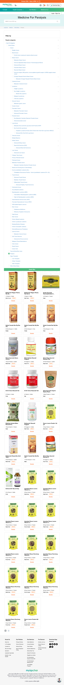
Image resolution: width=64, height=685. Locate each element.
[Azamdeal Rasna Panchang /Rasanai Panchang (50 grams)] (13, 608)
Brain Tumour (15, 207)
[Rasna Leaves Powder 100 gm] (50, 412)
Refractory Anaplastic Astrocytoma (22, 211)
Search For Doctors (31, 653)
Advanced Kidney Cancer (20, 143)
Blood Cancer (15, 52)
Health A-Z (8, 13)
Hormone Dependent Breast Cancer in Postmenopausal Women (28, 62)
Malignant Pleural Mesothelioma (19, 241)
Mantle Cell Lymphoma (21, 93)
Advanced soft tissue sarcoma (21, 239)
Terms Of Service (19, 644)
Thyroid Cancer (15, 175)
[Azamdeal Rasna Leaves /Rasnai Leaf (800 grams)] (32, 510)
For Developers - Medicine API (30, 661)
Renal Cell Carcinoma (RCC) (20, 145)
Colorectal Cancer (16, 81)
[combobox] (32, 21)
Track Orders (30, 646)
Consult (5, 10)
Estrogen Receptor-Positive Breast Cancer (23, 76)
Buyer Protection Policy (19, 649)
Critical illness (11, 45)
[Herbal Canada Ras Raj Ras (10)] (32, 444)
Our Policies (19, 639)
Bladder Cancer (15, 50)
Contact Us (7, 646)
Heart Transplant (16, 263)
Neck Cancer (15, 216)
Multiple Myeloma (16, 138)
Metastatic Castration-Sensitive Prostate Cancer (25, 165)
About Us (7, 642)
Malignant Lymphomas (19, 96)
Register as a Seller (31, 655)
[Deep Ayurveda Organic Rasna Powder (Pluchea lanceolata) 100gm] (50, 379)
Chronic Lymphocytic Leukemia (19, 221)
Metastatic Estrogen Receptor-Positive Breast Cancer (28, 79)
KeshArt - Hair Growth (8, 655)
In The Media (8, 644)
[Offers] (41, 5)
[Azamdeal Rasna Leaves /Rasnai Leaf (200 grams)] (32, 477)
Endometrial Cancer (16, 187)
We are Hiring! (8, 648)
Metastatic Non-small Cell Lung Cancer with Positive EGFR (27, 125)
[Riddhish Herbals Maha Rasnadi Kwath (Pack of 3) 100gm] (13, 412)
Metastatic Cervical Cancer (20, 234)
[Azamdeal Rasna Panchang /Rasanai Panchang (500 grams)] (50, 575)
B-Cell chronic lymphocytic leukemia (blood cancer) (25, 55)
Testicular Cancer (16, 135)
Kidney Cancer (15, 140)
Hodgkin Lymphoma (18, 88)
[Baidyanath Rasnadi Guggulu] (32, 412)
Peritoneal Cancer (16, 160)
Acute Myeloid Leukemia (17, 189)
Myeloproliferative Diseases (18, 224)
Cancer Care (15, 248)
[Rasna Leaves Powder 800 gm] (32, 608)
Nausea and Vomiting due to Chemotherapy (22, 167)
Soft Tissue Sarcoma (17, 236)
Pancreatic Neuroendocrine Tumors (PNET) (22, 202)
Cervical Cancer (15, 231)
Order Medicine (30, 642)
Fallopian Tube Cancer (17, 155)
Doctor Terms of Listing (41, 645)
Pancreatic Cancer (16, 108)
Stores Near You (30, 650)
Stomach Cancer (16, 101)
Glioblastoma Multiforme (19, 209)
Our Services (30, 639)
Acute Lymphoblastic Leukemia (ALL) (20, 170)
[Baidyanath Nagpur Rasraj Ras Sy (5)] (32, 281)
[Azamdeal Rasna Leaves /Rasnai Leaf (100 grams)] (13, 510)
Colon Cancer (15, 244)
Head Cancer (15, 214)
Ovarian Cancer (15, 106)
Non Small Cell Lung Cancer (20, 128)
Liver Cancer (15, 150)
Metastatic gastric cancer (20, 103)
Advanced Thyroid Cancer (20, 177)
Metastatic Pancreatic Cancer (21, 111)
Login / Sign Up (55, 13)
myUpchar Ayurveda (9, 653)
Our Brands (32, 10)
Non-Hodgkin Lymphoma (19, 91)
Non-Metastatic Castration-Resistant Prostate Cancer (26, 118)
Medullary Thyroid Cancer (20, 180)
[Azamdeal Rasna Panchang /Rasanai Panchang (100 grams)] (50, 542)
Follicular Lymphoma (18, 98)
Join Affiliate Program (29, 665)
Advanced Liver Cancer (19, 152)
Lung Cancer (15, 123)
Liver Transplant (15, 258)
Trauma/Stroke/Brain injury (16, 251)
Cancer (11, 48)
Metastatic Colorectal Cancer (20, 83)
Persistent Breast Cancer (20, 67)
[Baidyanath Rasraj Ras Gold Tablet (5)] (13, 444)
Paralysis (12, 253)
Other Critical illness (14, 266)
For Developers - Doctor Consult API (31, 658)
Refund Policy (19, 646)
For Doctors (41, 639)
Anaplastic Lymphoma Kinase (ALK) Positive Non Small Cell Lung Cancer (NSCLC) (35, 130)
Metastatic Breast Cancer (20, 60)
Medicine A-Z (44, 10)
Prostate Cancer (16, 116)
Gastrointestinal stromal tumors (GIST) (21, 199)
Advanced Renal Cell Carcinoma (23, 147)
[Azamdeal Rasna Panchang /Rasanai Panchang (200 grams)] (32, 542)
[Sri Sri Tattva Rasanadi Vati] (32, 379)
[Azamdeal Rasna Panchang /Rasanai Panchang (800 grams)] (32, 575)
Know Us (7, 639)
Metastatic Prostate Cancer (18, 162)
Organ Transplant (14, 256)
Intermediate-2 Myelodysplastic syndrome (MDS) (25, 194)
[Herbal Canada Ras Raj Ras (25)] (32, 314)
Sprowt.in (7, 650)
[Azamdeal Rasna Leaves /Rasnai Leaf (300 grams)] (50, 477)
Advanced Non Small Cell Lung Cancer (25, 133)
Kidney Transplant (16, 261)
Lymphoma (14, 86)
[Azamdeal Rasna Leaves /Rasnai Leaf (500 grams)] (50, 510)
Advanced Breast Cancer (19, 65)
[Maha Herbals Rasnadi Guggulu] (32, 346)
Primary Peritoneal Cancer (18, 157)
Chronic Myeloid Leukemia (18, 219)
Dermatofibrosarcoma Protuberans (20, 229)
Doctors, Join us (41, 642)
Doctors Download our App (42, 648)
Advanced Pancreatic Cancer (20, 113)
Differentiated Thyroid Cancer (20, 182)
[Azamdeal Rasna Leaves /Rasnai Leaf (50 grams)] (13, 542)
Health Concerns (17, 10)
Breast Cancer (15, 57)
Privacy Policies (19, 642)
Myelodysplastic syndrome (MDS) (19, 192)
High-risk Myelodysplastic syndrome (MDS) (24, 197)
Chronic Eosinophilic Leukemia (19, 226)
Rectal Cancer (15, 246)
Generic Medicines (31, 648)
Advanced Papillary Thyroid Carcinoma (25, 184)
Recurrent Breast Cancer (19, 70)
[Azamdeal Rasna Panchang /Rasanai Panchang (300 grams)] (13, 575)
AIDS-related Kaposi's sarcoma (19, 204)
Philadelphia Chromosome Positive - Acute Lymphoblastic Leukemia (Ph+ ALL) (32, 172)
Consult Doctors (30, 644)
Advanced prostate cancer (20, 120)
